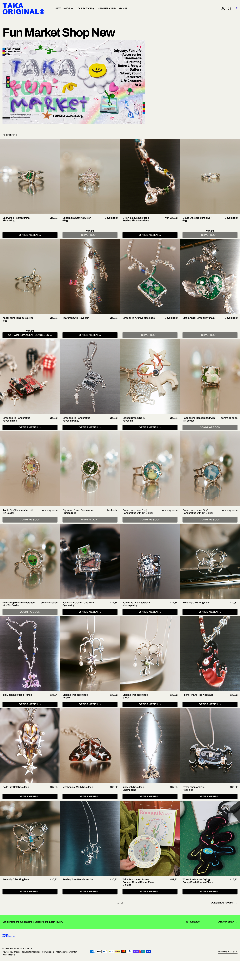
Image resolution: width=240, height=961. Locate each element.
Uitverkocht (150, 335)
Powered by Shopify (11, 952)
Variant (90, 231)
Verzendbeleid (8, 955)
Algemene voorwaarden (66, 952)
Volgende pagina (222, 902)
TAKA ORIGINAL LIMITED (21, 948)
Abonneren (226, 921)
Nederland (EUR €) (226, 951)
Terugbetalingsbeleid (31, 952)
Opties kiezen (28, 235)
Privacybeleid (48, 952)
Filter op (8, 135)
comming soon (210, 427)
